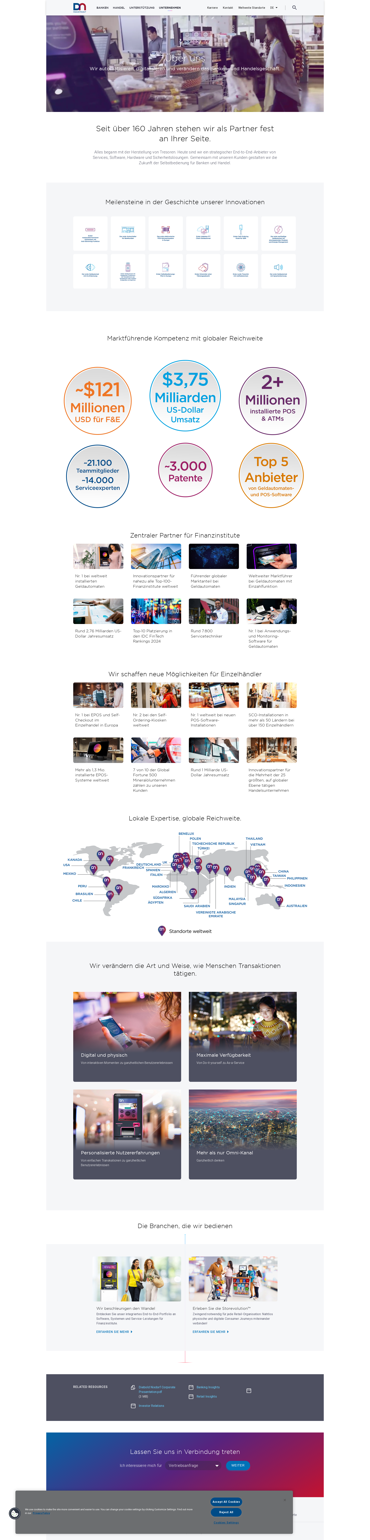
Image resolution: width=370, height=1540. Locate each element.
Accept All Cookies (226, 1502)
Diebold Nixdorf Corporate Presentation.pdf (157, 1391)
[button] (15, 1513)
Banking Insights (208, 1387)
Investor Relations (151, 1406)
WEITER (238, 1465)
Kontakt (228, 7)
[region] (154, 1512)
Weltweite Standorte (251, 7)
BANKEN (102, 7)
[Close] (285, 1500)
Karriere (212, 7)
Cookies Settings (226, 1522)
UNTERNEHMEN (170, 7)
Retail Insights (207, 1396)
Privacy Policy (41, 1513)
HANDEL (119, 7)
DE (272, 7)
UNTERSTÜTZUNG (142, 7)
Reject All (226, 1512)
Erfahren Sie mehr (112, 1332)
